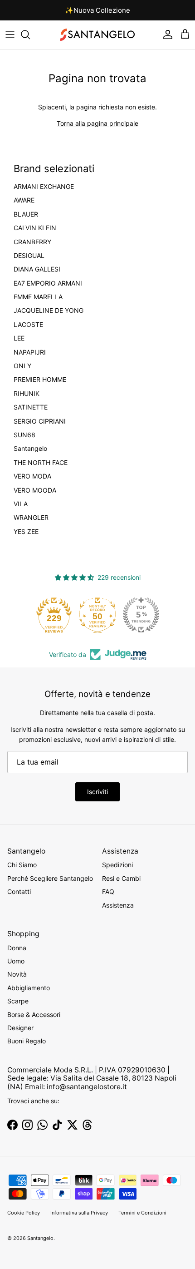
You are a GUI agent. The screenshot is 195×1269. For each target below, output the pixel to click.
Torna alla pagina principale (97, 123)
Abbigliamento (28, 988)
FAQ (108, 891)
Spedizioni (117, 865)
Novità (17, 974)
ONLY (22, 366)
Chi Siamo (22, 865)
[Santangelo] (97, 34)
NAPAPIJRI (30, 352)
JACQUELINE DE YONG (48, 310)
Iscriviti (97, 791)
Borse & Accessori (33, 1014)
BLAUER (26, 214)
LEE (19, 338)
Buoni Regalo (26, 1041)
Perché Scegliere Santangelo (50, 878)
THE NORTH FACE (41, 462)
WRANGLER (31, 517)
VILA (21, 504)
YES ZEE (26, 531)
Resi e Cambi (121, 878)
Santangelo (30, 448)
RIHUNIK (26, 393)
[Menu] (10, 34)
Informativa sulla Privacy (79, 1213)
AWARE (24, 200)
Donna (16, 948)
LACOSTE (28, 324)
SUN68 (24, 435)
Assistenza (118, 905)
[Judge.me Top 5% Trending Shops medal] (141, 615)
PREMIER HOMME (40, 379)
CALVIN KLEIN (35, 228)
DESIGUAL (29, 255)
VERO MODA (32, 476)
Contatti (19, 891)
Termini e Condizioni (142, 1213)
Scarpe (18, 1001)
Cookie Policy (23, 1213)
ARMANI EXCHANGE (44, 186)
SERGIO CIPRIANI (40, 421)
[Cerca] (30, 34)
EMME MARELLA (38, 297)
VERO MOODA (35, 490)
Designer (20, 1028)
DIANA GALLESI (37, 269)
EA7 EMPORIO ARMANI (48, 283)
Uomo (15, 961)
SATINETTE (31, 407)
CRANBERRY (32, 242)
